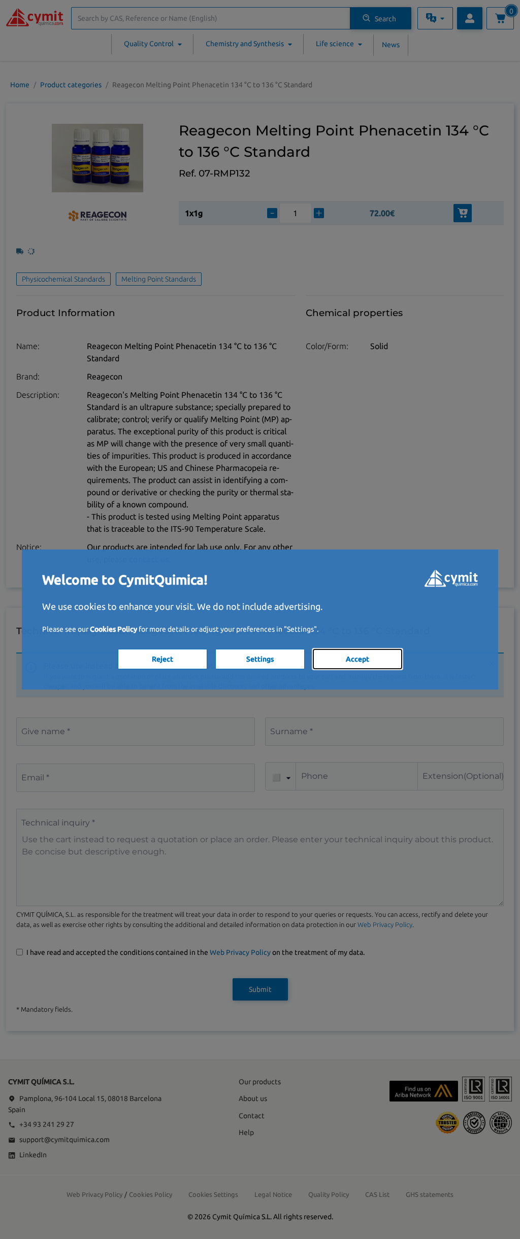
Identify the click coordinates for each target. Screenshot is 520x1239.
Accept (357, 659)
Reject (162, 659)
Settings (260, 659)
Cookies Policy (113, 629)
